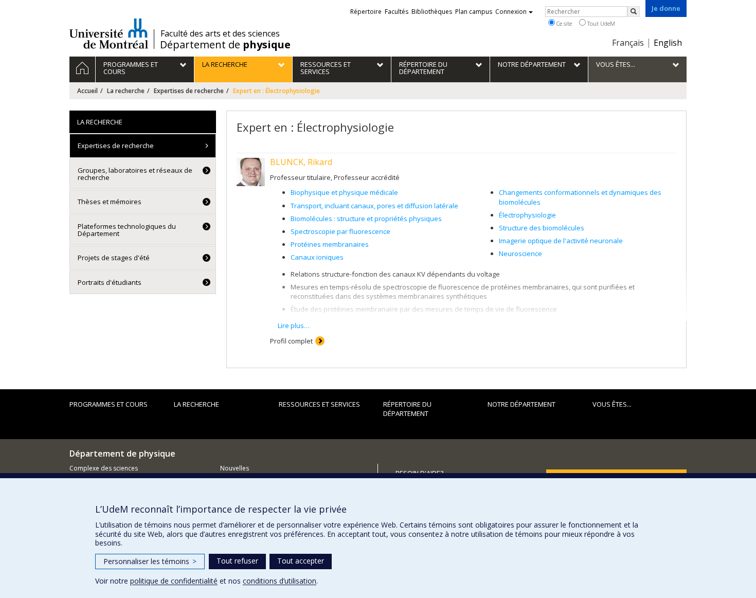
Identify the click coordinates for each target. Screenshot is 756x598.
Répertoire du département (407, 409)
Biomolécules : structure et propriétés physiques (366, 218)
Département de (225, 45)
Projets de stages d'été (114, 257)
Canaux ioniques (317, 257)
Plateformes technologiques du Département (127, 230)
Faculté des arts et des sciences (220, 33)
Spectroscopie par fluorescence (340, 231)
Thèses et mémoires (109, 201)
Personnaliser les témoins (149, 561)
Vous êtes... (612, 404)
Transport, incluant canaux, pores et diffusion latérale (374, 205)
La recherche (126, 90)
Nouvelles (234, 468)
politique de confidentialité (174, 581)
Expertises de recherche (189, 90)
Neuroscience (520, 253)
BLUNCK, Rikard (301, 162)
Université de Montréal (108, 33)
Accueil (87, 90)
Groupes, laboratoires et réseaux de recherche (135, 174)
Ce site (563, 23)
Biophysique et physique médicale (344, 192)
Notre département (521, 404)
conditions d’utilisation (279, 581)
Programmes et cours (108, 404)
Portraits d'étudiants (109, 282)
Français (628, 42)
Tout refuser (237, 561)
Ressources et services (319, 404)
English (668, 42)
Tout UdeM (600, 23)
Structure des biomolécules (541, 227)
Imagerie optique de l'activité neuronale (561, 240)
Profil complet (291, 341)
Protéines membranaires (330, 244)
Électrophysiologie (527, 215)
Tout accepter (300, 561)
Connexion (511, 11)
